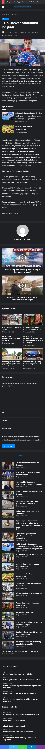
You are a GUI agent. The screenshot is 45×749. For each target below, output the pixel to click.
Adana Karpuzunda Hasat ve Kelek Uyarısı (32, 328)
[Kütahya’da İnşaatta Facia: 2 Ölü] (8, 557)
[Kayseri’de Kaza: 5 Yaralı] (8, 616)
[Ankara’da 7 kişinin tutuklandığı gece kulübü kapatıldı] (8, 645)
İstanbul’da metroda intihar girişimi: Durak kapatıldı (27, 502)
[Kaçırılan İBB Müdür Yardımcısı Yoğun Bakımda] (8, 567)
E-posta (5, 420)
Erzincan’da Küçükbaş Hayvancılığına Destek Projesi (32, 364)
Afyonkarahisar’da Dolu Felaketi (11, 328)
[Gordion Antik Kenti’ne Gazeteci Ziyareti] (8, 495)
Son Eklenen (22, 456)
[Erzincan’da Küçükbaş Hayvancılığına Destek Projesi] (33, 354)
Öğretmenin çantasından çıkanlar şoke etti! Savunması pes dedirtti (28, 536)
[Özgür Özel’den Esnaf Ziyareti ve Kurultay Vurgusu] (8, 635)
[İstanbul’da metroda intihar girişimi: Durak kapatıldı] (8, 504)
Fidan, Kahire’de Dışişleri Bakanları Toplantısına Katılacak (24, 2)
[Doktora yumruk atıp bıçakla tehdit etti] (8, 514)
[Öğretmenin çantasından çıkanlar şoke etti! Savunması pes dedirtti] (8, 537)
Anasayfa (7, 14)
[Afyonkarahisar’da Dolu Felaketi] (12, 319)
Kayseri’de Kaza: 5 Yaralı (25, 613)
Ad (3, 412)
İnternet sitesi (6, 428)
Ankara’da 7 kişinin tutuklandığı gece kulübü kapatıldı (28, 643)
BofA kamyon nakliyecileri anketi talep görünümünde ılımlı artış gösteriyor (33, 339)
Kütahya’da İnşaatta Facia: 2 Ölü (29, 554)
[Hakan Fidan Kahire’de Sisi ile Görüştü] (8, 466)
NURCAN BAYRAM (22, 239)
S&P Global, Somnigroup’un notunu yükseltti (11, 338)
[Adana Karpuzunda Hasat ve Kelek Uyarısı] (33, 319)
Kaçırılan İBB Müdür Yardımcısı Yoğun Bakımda (28, 565)
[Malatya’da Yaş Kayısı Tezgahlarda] (8, 129)
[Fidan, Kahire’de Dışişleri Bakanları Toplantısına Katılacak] (8, 485)
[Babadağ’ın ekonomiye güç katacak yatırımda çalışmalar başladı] (12, 354)
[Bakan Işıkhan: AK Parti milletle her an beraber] (8, 475)
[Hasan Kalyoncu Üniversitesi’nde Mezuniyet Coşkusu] (8, 625)
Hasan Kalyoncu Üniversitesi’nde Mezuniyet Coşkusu (29, 623)
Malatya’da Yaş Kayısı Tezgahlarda (25, 575)
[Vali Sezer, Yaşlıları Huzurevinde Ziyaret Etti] (8, 586)
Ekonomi (14, 14)
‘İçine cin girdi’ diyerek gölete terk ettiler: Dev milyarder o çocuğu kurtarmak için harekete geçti (29, 524)
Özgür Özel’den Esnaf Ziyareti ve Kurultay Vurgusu (29, 633)
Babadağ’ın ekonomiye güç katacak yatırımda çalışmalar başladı (11, 364)
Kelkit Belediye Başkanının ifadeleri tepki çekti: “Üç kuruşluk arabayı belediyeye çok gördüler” (29, 116)
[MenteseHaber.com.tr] (22, 6)
